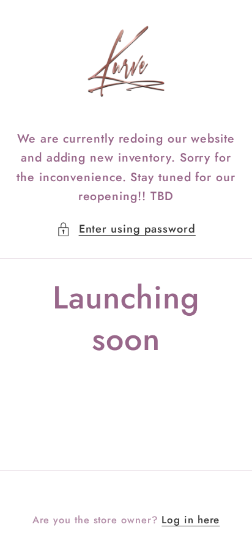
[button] (126, 229)
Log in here (190, 520)
